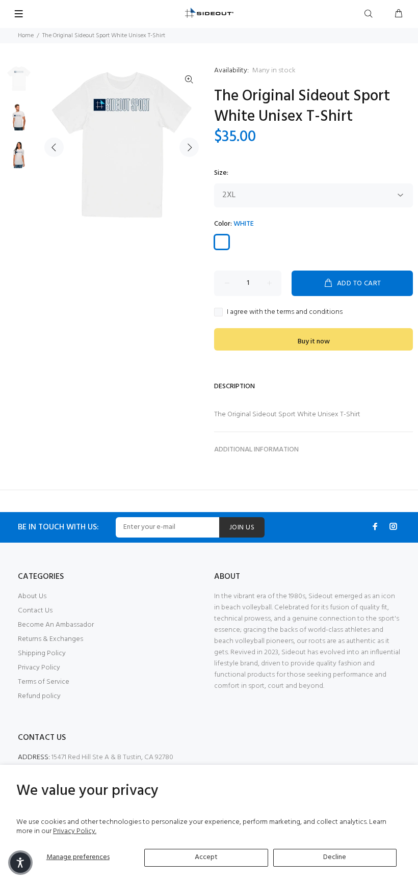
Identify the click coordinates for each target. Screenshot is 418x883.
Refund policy (39, 696)
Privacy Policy (39, 668)
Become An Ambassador (56, 625)
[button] (20, 862)
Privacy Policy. (74, 831)
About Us (32, 596)
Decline (334, 857)
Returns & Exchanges (50, 639)
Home (26, 36)
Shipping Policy (42, 653)
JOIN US (241, 527)
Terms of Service (43, 682)
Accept (206, 857)
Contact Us (35, 611)
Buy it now (314, 341)
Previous (54, 147)
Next (189, 147)
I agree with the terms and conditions (285, 312)
